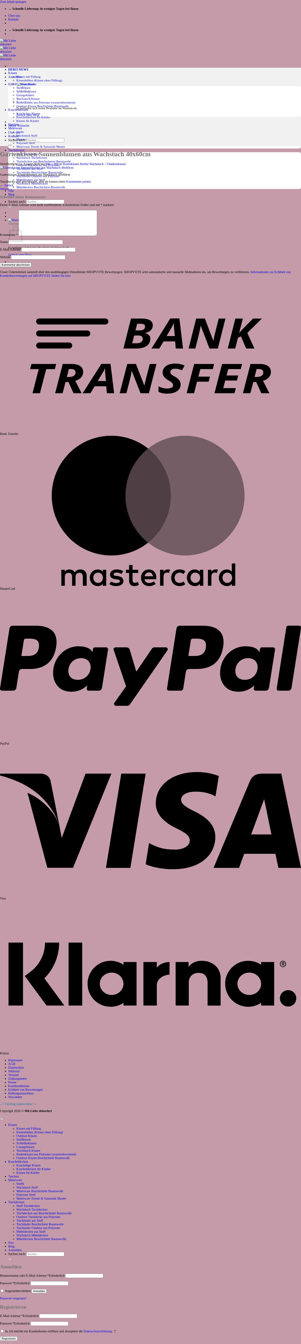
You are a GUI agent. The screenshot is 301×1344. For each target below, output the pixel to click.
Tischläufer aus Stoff (29, 1220)
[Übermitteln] (9, 206)
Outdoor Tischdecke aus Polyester (38, 1217)
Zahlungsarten (17, 1078)
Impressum (15, 1060)
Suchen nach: (17, 201)
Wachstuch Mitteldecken (32, 1235)
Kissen (12, 73)
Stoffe (20, 132)
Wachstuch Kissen (28, 1150)
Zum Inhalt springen (13, 1)
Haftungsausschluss (21, 1093)
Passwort (15, 1283)
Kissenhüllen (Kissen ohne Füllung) (39, 80)
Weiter (6, 189)
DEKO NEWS (18, 69)
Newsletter (15, 1097)
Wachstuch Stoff (26, 135)
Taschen (13, 1176)
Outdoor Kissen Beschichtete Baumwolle (42, 106)
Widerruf (14, 1071)
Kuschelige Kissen (28, 1165)
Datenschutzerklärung (98, 1331)
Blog (11, 194)
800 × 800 (52, 164)
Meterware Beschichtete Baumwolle (39, 1191)
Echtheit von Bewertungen (25, 1089)
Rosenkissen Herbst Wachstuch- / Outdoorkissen (94, 164)
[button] (15, 77)
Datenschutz (16, 1067)
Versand (13, 1075)
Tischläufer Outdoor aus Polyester (38, 1228)
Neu (11, 1242)
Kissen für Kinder (27, 121)
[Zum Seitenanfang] (1, 1119)
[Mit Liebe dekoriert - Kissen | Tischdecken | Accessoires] (11, 52)
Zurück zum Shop (20, 255)
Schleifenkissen (26, 1143)
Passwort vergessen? (13, 1298)
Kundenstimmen (18, 1086)
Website (5, 257)
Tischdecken (16, 1202)
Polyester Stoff (25, 143)
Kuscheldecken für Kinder (33, 117)
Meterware (15, 128)
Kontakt (13, 19)
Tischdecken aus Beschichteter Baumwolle (43, 161)
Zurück (7, 185)
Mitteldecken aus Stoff (30, 1231)
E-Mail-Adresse (10, 249)
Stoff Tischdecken (28, 1206)
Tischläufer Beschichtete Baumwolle (39, 172)
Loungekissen (25, 1147)
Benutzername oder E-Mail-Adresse (32, 1275)
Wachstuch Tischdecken (32, 1209)
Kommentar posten (78, 181)
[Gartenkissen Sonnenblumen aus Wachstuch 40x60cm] (36, 167)
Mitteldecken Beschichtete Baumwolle (40, 187)
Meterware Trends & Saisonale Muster (40, 146)
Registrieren (9, 1338)
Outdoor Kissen (26, 1136)
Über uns (14, 15)
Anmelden (39, 1291)
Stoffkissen (23, 1139)
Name (4, 242)
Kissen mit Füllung (28, 76)
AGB (11, 1064)
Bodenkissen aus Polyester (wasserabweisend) (45, 102)
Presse (12, 1082)
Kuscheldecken (18, 1161)
